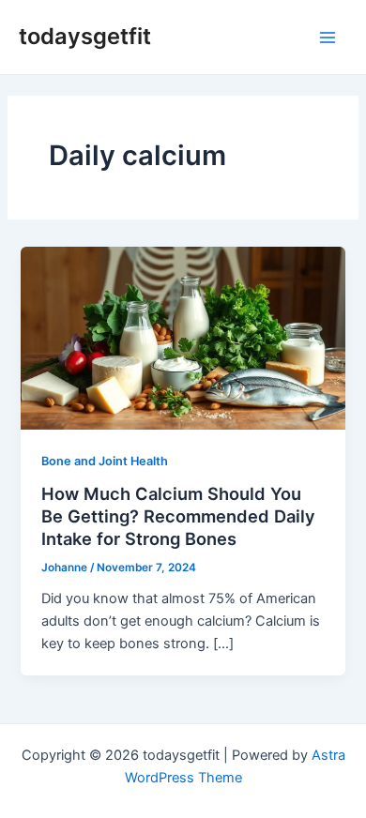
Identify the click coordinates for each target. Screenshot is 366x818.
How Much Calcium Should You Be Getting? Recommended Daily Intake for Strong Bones (178, 515)
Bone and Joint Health (104, 461)
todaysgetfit (85, 36)
